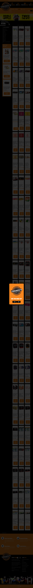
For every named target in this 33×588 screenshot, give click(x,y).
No (18, 301)
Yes (15, 301)
